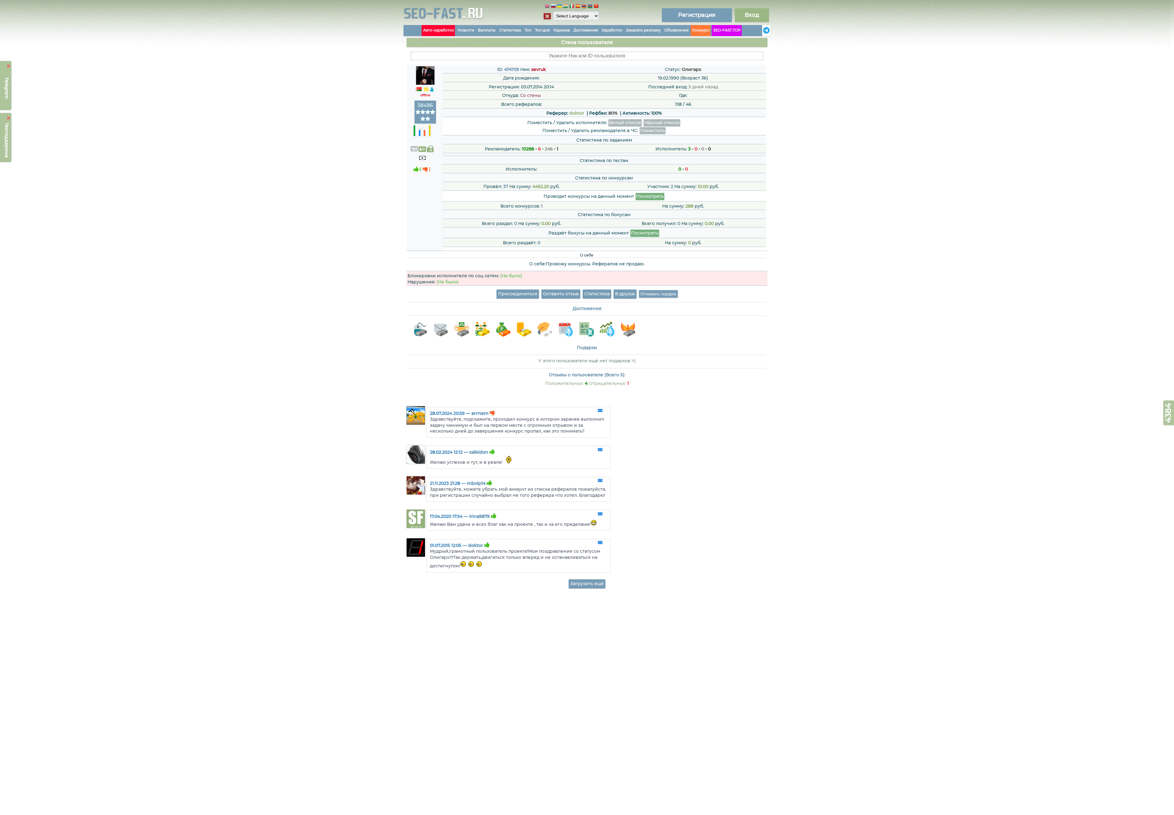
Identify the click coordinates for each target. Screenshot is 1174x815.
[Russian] (553, 7)
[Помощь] (760, 30)
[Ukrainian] (559, 7)
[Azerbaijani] (590, 7)
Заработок (612, 30)
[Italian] (571, 7)
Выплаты (487, 30)
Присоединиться (517, 294)
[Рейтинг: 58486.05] (425, 119)
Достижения (586, 30)
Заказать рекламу (643, 30)
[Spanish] (577, 7)
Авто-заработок (438, 30)
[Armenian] (583, 7)
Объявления (676, 30)
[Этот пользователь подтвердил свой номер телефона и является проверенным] (430, 149)
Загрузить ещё (587, 583)
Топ (528, 30)
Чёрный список (662, 122)
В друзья (625, 294)
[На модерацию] (600, 411)
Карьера (561, 30)
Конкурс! (701, 30)
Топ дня (542, 30)
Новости (466, 30)
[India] (565, 7)
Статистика (510, 30)
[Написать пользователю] (426, 89)
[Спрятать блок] (547, 16)
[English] (547, 7)
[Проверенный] (422, 149)
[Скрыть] (8, 66)
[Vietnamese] (596, 7)
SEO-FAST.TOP (727, 30)
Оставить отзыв (561, 294)
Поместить (652, 130)
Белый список (625, 122)
